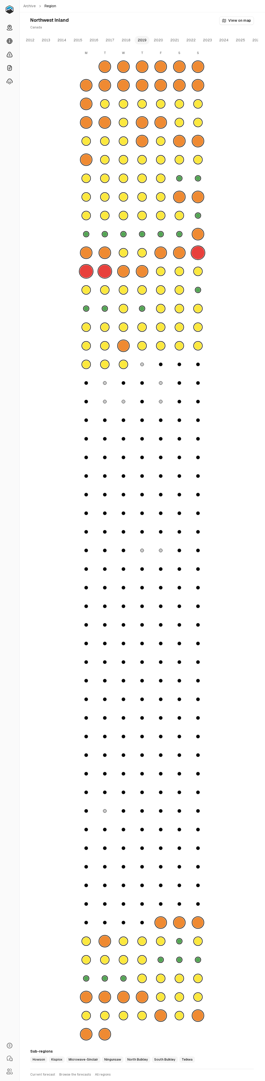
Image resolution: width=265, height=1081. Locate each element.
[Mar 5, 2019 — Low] (105, 234)
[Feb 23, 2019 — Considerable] (179, 197)
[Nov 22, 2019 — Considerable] (160, 922)
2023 (207, 40)
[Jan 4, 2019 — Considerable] (160, 66)
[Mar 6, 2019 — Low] (123, 234)
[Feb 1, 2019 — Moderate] (160, 141)
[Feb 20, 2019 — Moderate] (123, 197)
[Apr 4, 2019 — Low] (142, 308)
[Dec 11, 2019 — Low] (123, 978)
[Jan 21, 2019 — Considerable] (86, 122)
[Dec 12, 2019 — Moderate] (142, 978)
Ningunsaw (112, 1059)
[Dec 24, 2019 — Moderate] (105, 1015)
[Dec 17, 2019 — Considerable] (105, 997)
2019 (142, 40)
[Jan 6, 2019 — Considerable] (198, 66)
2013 (46, 40)
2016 (94, 40)
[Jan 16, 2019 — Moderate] (123, 104)
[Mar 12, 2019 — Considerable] (105, 252)
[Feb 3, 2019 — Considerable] (198, 141)
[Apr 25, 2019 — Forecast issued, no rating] (142, 364)
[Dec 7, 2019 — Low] (179, 960)
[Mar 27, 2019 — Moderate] (123, 290)
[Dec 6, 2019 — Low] (160, 960)
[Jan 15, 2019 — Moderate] (105, 104)
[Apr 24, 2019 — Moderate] (123, 364)
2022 (191, 40)
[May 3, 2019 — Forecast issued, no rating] (160, 383)
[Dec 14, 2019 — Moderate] (179, 978)
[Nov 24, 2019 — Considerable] (198, 922)
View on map (239, 20)
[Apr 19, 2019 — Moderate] (160, 346)
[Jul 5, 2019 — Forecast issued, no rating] (160, 550)
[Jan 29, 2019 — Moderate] (105, 141)
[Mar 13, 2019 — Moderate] (123, 252)
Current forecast (42, 1074)
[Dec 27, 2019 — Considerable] (160, 1015)
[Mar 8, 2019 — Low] (160, 234)
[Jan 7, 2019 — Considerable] (86, 85)
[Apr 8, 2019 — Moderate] (86, 327)
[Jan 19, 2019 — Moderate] (179, 104)
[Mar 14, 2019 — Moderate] (142, 252)
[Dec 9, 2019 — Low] (86, 978)
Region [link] (50, 6)
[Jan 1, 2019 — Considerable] (105, 66)
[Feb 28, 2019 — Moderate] (142, 215)
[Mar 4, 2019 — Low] (86, 234)
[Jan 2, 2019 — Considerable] (123, 66)
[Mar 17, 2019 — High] (198, 252)
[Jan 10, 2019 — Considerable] (142, 85)
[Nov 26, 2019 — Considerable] (105, 941)
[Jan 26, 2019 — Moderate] (179, 122)
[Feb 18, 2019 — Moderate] (86, 197)
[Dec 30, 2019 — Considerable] (86, 1034)
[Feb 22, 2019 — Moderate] (160, 197)
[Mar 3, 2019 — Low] (198, 215)
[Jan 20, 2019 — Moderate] (198, 104)
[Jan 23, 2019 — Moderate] (123, 122)
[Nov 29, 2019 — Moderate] (160, 941)
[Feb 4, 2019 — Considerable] (86, 159)
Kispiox (56, 1059)
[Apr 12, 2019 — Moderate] (160, 327)
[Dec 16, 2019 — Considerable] (86, 997)
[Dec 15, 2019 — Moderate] (198, 978)
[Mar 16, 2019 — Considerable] (179, 252)
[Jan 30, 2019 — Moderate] (123, 141)
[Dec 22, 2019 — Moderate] (198, 997)
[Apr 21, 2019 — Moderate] (198, 346)
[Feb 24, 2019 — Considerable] (198, 197)
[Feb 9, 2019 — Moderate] (179, 159)
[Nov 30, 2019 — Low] (179, 941)
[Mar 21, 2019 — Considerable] (142, 271)
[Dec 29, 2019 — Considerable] (198, 1015)
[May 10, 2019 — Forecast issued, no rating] (160, 401)
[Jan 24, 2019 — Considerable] (142, 122)
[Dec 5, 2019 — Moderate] (142, 960)
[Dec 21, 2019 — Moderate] (179, 997)
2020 (158, 40)
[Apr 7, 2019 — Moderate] (198, 308)
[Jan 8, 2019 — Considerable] (105, 85)
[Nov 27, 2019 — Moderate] (123, 941)
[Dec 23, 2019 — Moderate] (86, 1015)
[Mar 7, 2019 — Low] (142, 234)
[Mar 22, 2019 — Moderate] (160, 271)
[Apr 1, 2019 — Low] (86, 308)
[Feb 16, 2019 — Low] (179, 178)
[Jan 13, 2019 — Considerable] (198, 85)
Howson (39, 1059)
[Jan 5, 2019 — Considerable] (179, 66)
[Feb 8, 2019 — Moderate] (160, 159)
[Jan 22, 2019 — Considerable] (105, 122)
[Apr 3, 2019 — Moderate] (123, 308)
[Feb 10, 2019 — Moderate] (198, 159)
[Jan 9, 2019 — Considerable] (123, 85)
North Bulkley (137, 1059)
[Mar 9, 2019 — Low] (179, 234)
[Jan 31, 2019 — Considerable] (142, 141)
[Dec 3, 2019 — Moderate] (105, 960)
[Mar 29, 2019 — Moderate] (160, 290)
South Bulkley (164, 1059)
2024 (224, 40)
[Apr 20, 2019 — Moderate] (179, 346)
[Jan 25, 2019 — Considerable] (160, 122)
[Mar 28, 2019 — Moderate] (142, 290)
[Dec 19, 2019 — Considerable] (142, 997)
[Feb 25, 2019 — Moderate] (86, 215)
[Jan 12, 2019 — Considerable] (179, 85)
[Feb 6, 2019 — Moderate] (123, 159)
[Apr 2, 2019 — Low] (105, 308)
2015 (77, 40)
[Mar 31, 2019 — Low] (198, 290)
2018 (126, 40)
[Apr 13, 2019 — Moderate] (179, 327)
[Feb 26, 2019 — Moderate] (105, 215)
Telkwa (187, 1059)
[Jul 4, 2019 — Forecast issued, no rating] (142, 550)
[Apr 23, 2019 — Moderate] (105, 364)
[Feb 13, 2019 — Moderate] (123, 178)
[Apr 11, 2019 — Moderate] (142, 327)
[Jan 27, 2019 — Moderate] (198, 122)
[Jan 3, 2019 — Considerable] (142, 66)
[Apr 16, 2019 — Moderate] (105, 346)
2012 (30, 40)
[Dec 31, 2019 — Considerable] (105, 1034)
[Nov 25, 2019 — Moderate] (86, 941)
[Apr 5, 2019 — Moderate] (160, 308)
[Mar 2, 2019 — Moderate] (179, 215)
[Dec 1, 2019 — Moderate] (198, 941)
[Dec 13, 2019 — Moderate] (160, 978)
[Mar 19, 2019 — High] (105, 271)
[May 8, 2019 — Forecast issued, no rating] (123, 401)
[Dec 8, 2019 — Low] (198, 960)
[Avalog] (9, 9)
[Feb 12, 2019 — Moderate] (105, 178)
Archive (29, 6)
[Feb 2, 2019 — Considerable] (179, 141)
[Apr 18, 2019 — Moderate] (142, 346)
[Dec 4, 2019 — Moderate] (123, 960)
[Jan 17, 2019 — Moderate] (142, 104)
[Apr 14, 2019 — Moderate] (198, 327)
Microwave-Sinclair (83, 1059)
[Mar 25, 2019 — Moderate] (86, 290)
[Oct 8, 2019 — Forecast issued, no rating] (105, 811)
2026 (257, 40)
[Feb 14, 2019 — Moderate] (142, 178)
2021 (174, 40)
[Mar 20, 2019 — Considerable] (123, 271)
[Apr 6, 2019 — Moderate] (179, 308)
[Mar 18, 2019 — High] (86, 271)
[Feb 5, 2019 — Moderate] (105, 159)
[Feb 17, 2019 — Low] (198, 178)
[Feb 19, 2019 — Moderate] (105, 197)
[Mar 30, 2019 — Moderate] (179, 290)
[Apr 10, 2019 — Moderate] (123, 327)
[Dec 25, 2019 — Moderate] (123, 1015)
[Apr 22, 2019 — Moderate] (86, 364)
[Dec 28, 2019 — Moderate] (179, 1015)
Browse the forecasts (75, 1074)
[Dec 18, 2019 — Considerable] (123, 997)
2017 (110, 40)
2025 (240, 40)
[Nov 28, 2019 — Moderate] (142, 941)
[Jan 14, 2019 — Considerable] (86, 104)
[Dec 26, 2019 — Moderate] (142, 1015)
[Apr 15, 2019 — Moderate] (86, 346)
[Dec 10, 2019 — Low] (105, 978)
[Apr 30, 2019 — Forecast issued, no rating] (105, 383)
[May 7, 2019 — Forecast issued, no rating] (105, 401)
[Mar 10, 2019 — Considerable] (198, 234)
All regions (103, 1074)
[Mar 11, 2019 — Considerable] (86, 252)
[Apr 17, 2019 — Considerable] (123, 346)
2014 (61, 40)
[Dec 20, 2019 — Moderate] (160, 997)
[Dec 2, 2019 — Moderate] (86, 960)
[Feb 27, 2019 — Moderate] (123, 215)
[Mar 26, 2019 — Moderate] (105, 290)
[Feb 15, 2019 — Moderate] (160, 178)
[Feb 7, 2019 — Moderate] (142, 159)
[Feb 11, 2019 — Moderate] (86, 178)
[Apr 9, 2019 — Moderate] (105, 327)
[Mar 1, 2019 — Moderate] (160, 215)
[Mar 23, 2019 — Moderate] (179, 271)
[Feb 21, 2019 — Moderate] (142, 197)
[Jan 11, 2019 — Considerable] (160, 85)
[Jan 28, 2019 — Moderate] (86, 141)
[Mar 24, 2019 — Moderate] (198, 271)
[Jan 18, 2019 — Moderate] (160, 104)
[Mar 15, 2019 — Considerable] (160, 252)
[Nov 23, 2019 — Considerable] (179, 922)
